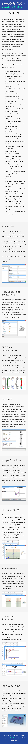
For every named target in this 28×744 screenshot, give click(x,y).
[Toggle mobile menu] (25, 3)
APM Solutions (13, 738)
